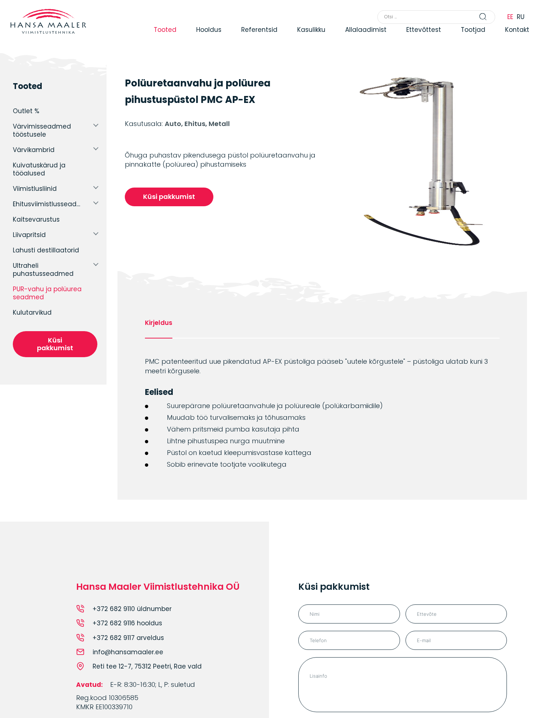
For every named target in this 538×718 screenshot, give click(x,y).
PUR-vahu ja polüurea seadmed (47, 293)
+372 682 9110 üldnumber (132, 608)
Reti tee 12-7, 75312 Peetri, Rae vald (147, 666)
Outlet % (26, 111)
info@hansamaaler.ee (128, 652)
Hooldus (204, 37)
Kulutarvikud (32, 312)
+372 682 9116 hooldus (127, 623)
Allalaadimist (362, 37)
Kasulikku (308, 37)
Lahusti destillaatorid (46, 250)
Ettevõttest (420, 37)
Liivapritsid (29, 235)
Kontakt (515, 37)
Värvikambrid (34, 150)
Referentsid (255, 37)
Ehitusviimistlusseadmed (49, 204)
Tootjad (470, 37)
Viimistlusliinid (35, 189)
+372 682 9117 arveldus (128, 637)
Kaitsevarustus (36, 219)
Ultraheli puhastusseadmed (43, 270)
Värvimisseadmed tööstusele (42, 130)
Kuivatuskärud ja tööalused (39, 169)
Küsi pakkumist (55, 344)
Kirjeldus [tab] (158, 322)
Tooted (160, 37)
